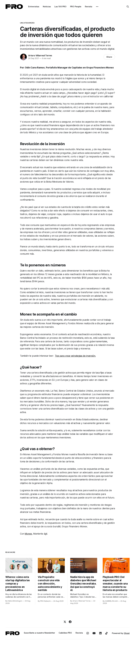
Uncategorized (27, 23)
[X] (65, 621)
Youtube (94, 633)
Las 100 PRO (60, 6)
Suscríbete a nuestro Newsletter (39, 633)
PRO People (75, 6)
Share (109, 57)
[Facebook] (70, 621)
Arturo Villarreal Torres (40, 55)
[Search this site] (128, 6)
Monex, (29, 533)
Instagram (87, 633)
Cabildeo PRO (65, 633)
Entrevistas (33, 6)
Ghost (127, 633)
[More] (97, 6)
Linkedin (100, 633)
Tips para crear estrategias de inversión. (75, 356)
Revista (88, 6)
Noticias (47, 6)
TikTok (106, 633)
